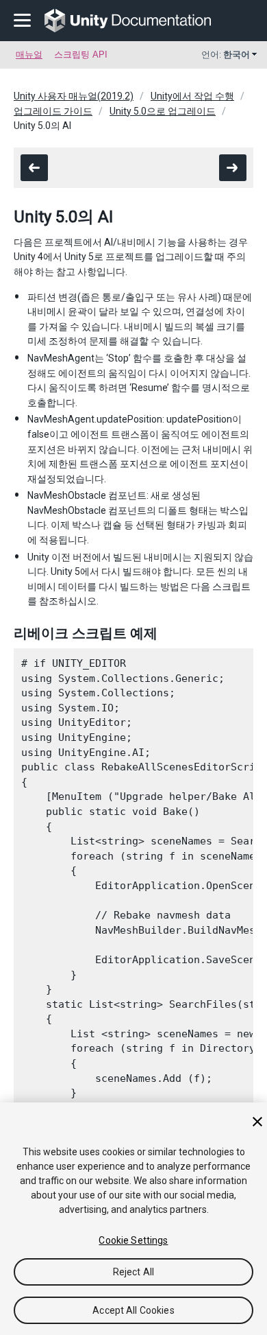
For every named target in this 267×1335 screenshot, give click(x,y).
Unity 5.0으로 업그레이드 (163, 111)
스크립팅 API (80, 54)
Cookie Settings (133, 1240)
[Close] (257, 1122)
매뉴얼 (29, 54)
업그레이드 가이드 (53, 111)
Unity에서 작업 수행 (192, 96)
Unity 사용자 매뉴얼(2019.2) (74, 96)
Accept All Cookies (133, 1310)
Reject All (133, 1271)
